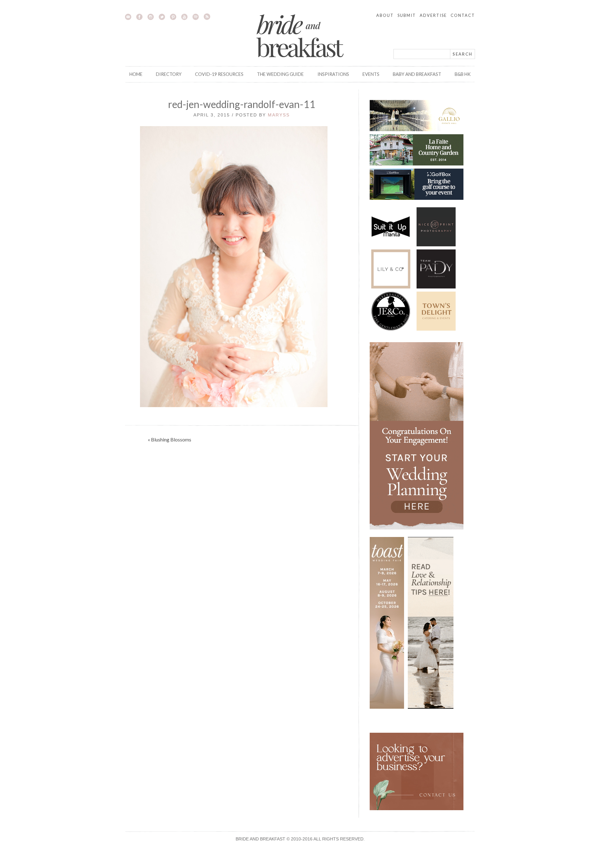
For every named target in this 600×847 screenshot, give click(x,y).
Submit (407, 15)
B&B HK (463, 74)
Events (370, 74)
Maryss (279, 114)
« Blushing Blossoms (169, 439)
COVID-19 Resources (219, 74)
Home (135, 74)
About (385, 15)
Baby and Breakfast (417, 74)
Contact (463, 15)
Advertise (433, 15)
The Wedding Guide (280, 74)
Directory (169, 74)
